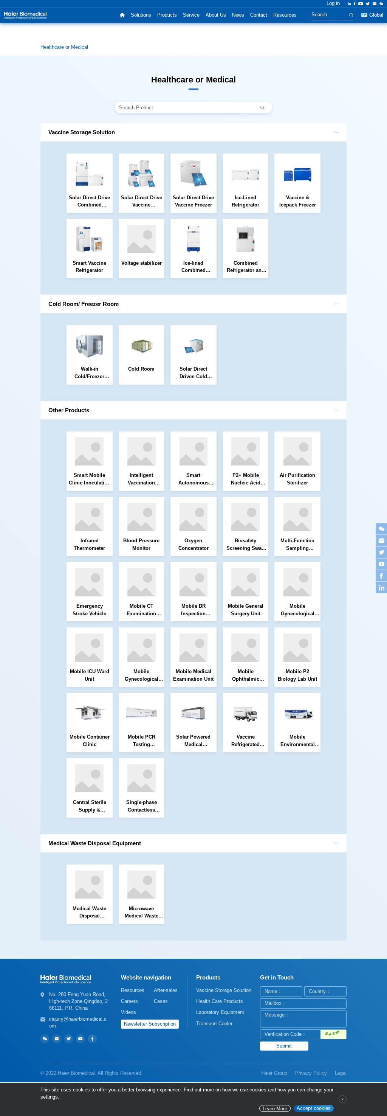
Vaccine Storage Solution (223, 990)
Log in (333, 3)
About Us (216, 15)
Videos (128, 1012)
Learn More (275, 1108)
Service (191, 15)
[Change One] (333, 1034)
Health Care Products (219, 1001)
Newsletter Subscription (150, 1024)
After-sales (166, 990)
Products (167, 15)
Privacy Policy (311, 1073)
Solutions (141, 15)
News (238, 15)
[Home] (122, 15)
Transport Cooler (214, 1023)
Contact (258, 15)
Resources (285, 15)
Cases (161, 1001)
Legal (341, 1073)
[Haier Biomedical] (25, 15)
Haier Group (274, 1073)
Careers (129, 1001)
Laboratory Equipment (220, 1012)
